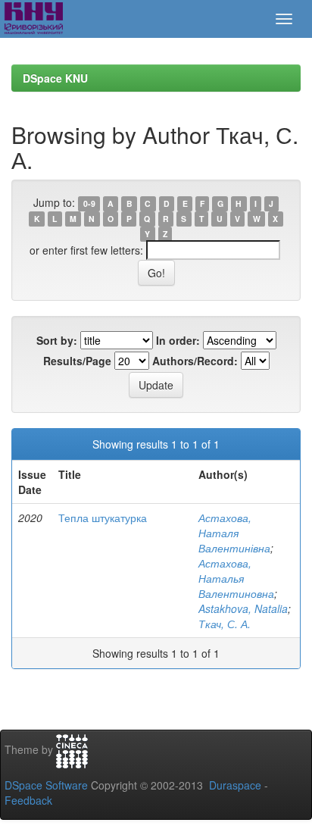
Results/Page (77, 360)
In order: (178, 340)
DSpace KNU (55, 78)
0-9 (89, 203)
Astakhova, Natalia (243, 608)
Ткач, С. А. (224, 623)
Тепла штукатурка (102, 517)
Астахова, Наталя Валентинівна (234, 532)
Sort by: (56, 340)
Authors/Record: (195, 360)
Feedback (28, 800)
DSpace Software (46, 785)
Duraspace (235, 785)
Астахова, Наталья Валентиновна (236, 578)
